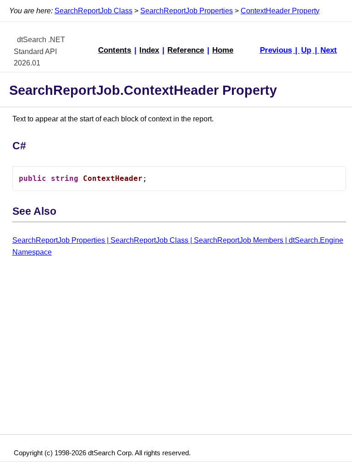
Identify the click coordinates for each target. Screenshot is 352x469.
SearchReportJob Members (238, 240)
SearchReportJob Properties (186, 11)
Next (328, 50)
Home (222, 50)
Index (149, 50)
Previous (276, 50)
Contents (114, 50)
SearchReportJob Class (93, 11)
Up (306, 50)
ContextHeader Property (280, 11)
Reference (185, 50)
